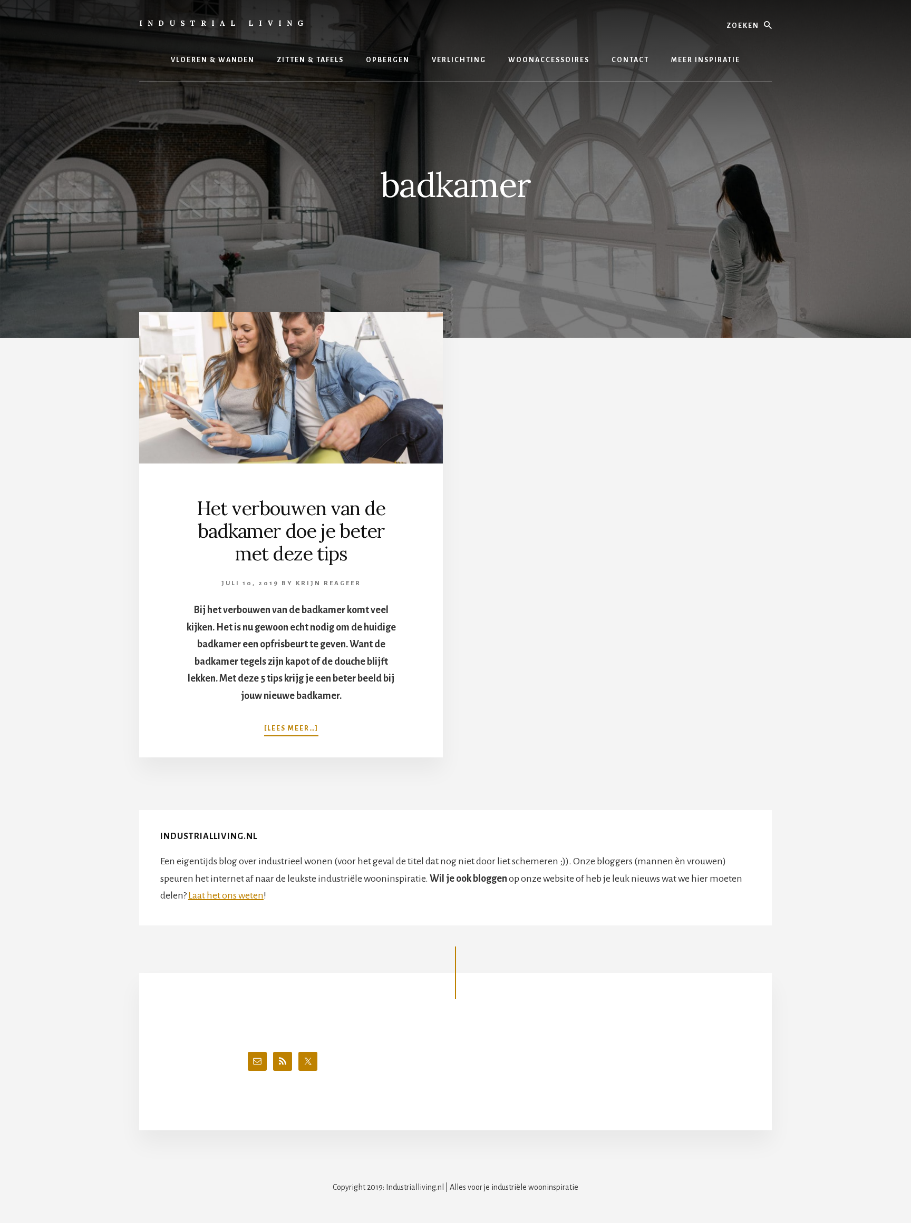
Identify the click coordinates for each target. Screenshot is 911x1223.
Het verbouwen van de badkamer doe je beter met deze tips (291, 531)
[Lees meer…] (291, 728)
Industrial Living (223, 23)
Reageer (342, 583)
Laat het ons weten (226, 895)
